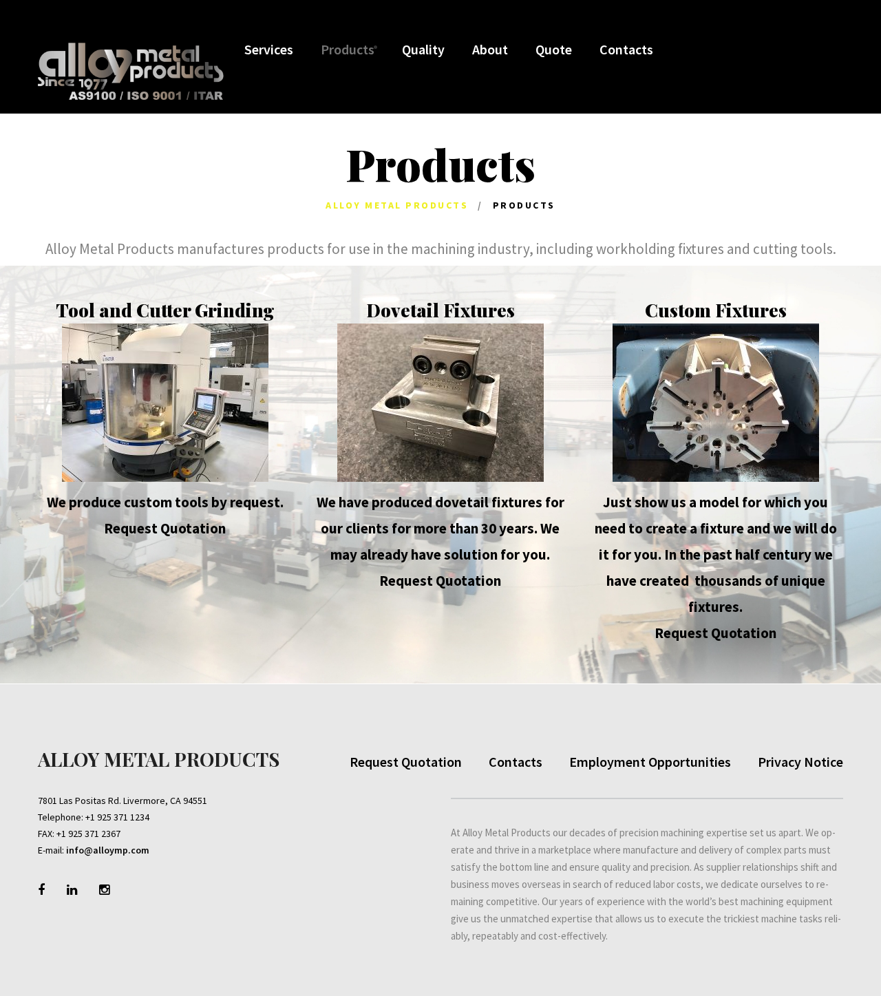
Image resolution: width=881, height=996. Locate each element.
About (490, 49)
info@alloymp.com (107, 850)
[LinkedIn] (72, 890)
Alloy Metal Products (397, 205)
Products (347, 49)
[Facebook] (41, 890)
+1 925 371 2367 (88, 833)
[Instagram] (104, 890)
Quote (553, 49)
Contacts (626, 49)
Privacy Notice (800, 761)
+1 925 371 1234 (117, 817)
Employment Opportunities (650, 761)
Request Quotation (165, 528)
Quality (423, 49)
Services (268, 49)
